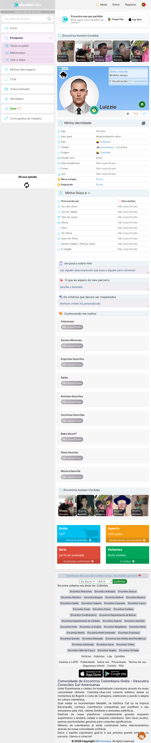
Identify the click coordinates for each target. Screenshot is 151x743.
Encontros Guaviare (134, 620)
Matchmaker (17, 52)
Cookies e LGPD (68, 661)
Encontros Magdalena (115, 626)
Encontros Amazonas (81, 591)
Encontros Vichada (128, 650)
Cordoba (121, 147)
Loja (109, 656)
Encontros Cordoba (123, 609)
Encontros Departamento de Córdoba (81, 620)
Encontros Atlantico (71, 597)
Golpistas (99, 656)
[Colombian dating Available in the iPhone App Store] (91, 671)
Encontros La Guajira (90, 626)
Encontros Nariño (76, 632)
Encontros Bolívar (114, 597)
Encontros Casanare (114, 603)
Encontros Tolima (125, 644)
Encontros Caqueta (91, 603)
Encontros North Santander (101, 632)
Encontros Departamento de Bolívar (117, 615)
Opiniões (119, 656)
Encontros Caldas (70, 603)
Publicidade (87, 661)
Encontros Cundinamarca (83, 615)
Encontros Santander (83, 644)
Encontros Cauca (137, 603)
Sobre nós (103, 661)
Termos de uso (137, 661)
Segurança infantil (93, 665)
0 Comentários (139, 81)
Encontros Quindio (70, 638)
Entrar (116, 4)
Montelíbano (107, 147)
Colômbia (105, 141)
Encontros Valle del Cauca (81, 650)
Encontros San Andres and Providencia (126, 638)
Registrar (130, 4)
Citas (29, 4)
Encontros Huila (69, 626)
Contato (111, 665)
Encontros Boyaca (135, 597)
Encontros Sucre (105, 644)
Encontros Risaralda (92, 638)
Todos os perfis (19, 45)
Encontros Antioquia (105, 591)
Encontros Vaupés (107, 650)
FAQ (121, 665)
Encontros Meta (137, 626)
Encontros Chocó (102, 609)
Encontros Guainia (112, 620)
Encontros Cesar (81, 609)
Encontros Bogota (93, 597)
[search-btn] (49, 18)
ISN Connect (103, 741)
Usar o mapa (17, 59)
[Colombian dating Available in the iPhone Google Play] (115, 671)
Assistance (142, 735)
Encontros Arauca (127, 591)
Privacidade (119, 661)
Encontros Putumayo (129, 632)
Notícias (86, 656)
